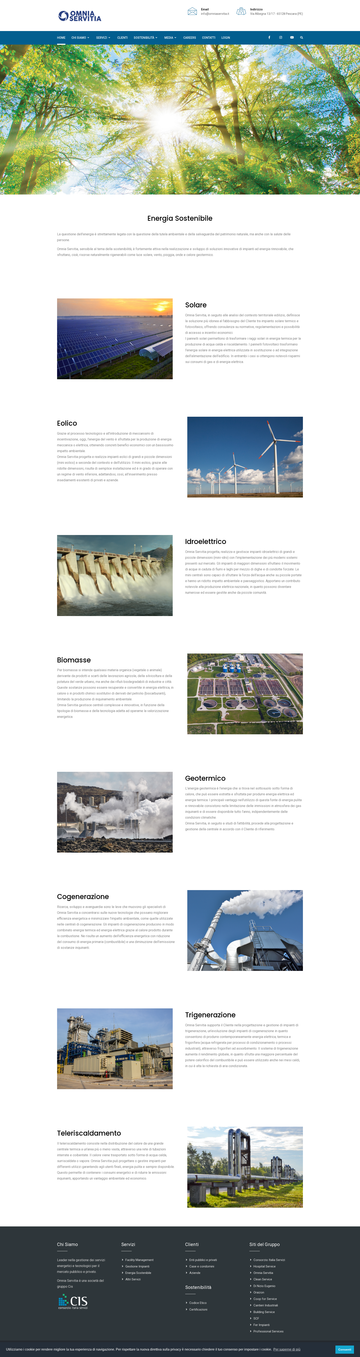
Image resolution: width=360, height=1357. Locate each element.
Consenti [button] (344, 1349)
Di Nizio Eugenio (264, 1286)
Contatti (208, 37)
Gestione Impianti (137, 1266)
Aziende (194, 1273)
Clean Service (263, 1279)
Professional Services (269, 1331)
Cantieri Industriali (266, 1305)
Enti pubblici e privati (203, 1260)
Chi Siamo (78, 37)
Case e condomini (201, 1266)
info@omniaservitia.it (215, 13)
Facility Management (139, 1260)
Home (61, 37)
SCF (256, 1318)
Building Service (264, 1312)
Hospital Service (265, 1266)
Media (168, 37)
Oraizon (259, 1292)
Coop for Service (265, 1299)
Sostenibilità (144, 37)
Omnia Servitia (263, 1273)
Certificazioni (198, 1309)
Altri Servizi (133, 1279)
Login (225, 37)
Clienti (122, 37)
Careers (189, 37)
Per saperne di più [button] (286, 1349)
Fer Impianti (262, 1325)
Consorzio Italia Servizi (269, 1260)
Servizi (101, 37)
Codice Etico (198, 1303)
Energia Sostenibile (138, 1273)
